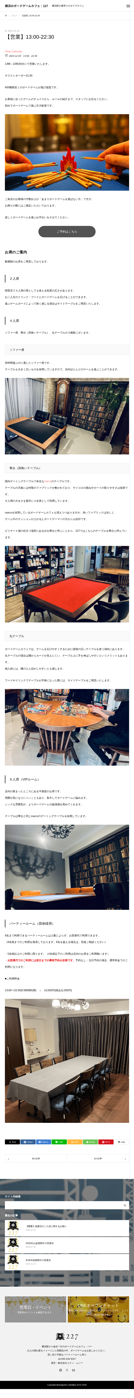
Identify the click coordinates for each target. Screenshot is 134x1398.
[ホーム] (6, 16)
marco (47, 481)
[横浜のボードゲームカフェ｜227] (67, 1336)
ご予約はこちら (67, 231)
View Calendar (13, 51)
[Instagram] (60, 1370)
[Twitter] (67, 1370)
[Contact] (73, 1370)
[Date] (6, 55)
